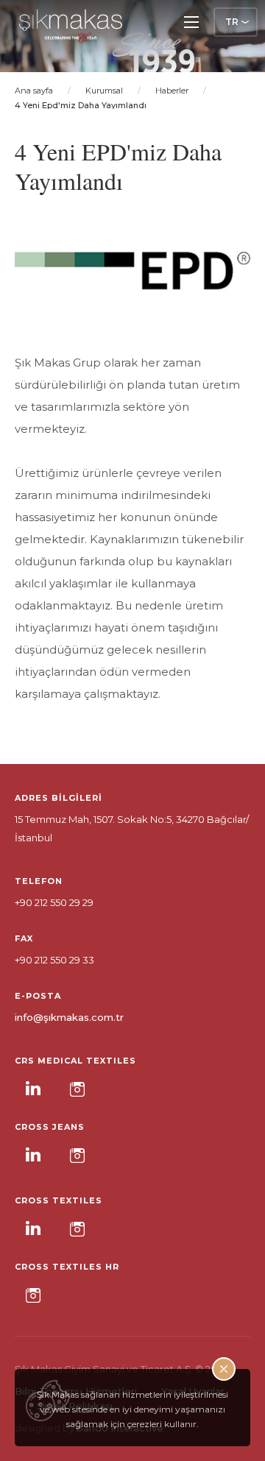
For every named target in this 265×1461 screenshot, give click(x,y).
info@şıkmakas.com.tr (69, 1017)
